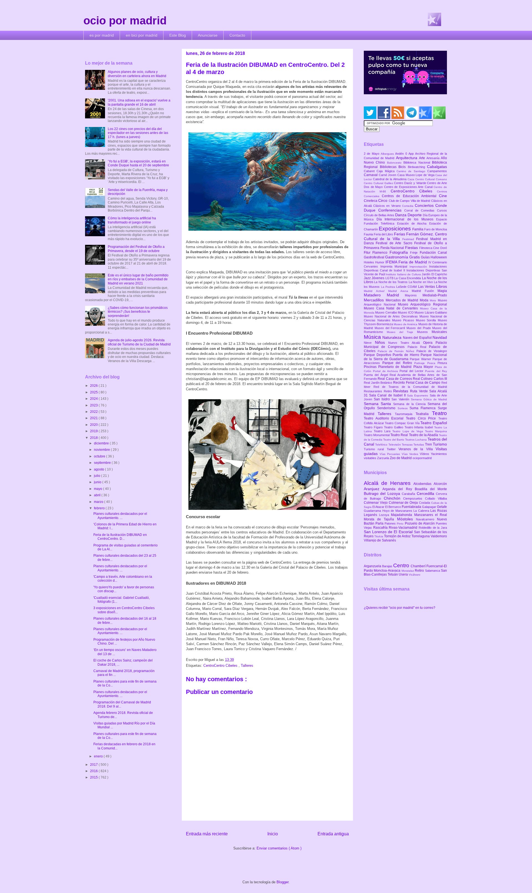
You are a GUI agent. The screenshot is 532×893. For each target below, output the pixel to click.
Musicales (439, 332)
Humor (380, 262)
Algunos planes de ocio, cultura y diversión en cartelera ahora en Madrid (137, 74)
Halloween (439, 257)
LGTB (389, 278)
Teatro (439, 413)
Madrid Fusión (425, 290)
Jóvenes (378, 278)
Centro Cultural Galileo (379, 183)
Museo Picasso (404, 320)
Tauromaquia (405, 414)
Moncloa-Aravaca (387, 571)
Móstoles (406, 519)
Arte (422, 158)
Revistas (401, 391)
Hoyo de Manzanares (398, 510)
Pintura (442, 363)
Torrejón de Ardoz (397, 536)
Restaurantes (374, 391)
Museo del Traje (402, 332)
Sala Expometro (418, 395)
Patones (391, 523)
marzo (99, 502)
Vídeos (425, 454)
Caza (411, 179)
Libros (441, 286)
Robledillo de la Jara (433, 527)
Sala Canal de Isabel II (388, 395)
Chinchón (393, 498)
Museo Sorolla (427, 320)
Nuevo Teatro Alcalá (405, 342)
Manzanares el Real (430, 515)
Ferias (400, 234)
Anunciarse (208, 35)
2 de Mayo (372, 153)
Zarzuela (383, 458)
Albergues (388, 153)
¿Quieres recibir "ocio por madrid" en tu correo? (399, 608)
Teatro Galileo (394, 427)
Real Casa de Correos (395, 379)
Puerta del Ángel (377, 374)
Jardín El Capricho (434, 274)
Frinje (415, 252)
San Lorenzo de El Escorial (389, 532)
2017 (94, 765)
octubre (100, 456)
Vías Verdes (411, 454)
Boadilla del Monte (431, 489)
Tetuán (393, 574)
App (411, 153)
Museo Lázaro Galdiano (431, 312)
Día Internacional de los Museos (406, 219)
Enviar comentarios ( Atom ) (279, 848)
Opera (429, 343)
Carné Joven (388, 175)
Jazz (368, 278)
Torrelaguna (421, 536)
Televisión (395, 444)
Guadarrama (373, 510)
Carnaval (371, 175)
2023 (94, 405)
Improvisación (419, 266)
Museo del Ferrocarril (390, 328)
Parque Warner (421, 359)
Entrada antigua (333, 833)
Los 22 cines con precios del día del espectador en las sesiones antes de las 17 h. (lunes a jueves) (138, 133)
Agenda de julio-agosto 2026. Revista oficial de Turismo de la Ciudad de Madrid (139, 342)
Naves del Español (418, 338)
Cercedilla (426, 493)
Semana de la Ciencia (410, 404)
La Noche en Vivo (421, 282)
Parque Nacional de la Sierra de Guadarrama (405, 357)
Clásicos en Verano (387, 205)
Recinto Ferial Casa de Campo (417, 383)
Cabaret (370, 171)
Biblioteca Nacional (417, 162)
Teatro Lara (383, 431)
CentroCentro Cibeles (221, 665)
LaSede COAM (407, 286)
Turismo (440, 444)
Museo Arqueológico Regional (422, 304)
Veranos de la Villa (417, 449)
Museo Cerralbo (386, 312)
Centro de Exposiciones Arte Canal (409, 187)
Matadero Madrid (384, 295)
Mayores (414, 295)
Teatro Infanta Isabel (419, 427)
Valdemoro (439, 536)
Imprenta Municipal (395, 266)
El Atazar (378, 506)
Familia (418, 229)
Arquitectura (407, 158)
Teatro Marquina (436, 431)
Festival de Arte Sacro (395, 243)
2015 (94, 777)
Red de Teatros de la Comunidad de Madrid (410, 386)
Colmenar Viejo (376, 503)
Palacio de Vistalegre (431, 351)
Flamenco (380, 253)
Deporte (415, 215)
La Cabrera (421, 510)
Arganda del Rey (398, 489)
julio (97, 476)
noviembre (102, 450)
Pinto (401, 523)
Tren (429, 444)
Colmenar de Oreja (404, 503)
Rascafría (381, 528)
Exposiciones (395, 228)
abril (97, 495)
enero (99, 756)
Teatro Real (399, 435)
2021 (94, 418)
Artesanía (433, 158)
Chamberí (418, 566)
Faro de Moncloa (435, 229)
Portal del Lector (412, 371)
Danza (401, 215)
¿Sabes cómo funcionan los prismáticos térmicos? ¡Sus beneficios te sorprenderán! (138, 312)
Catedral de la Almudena (390, 179)
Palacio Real (418, 346)
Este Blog (177, 35)
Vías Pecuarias (390, 454)
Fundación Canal (433, 253)
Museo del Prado (419, 328)
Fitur (368, 253)
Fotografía (400, 252)
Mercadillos (375, 300)
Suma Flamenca (424, 408)
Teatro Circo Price (422, 418)
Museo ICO (406, 312)
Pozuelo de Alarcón (420, 523)
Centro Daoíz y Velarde (410, 183)
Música (373, 337)
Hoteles (369, 262)
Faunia (369, 234)
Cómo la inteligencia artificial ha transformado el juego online (132, 220)
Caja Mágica (387, 171)
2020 (94, 425)
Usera (404, 574)
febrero (100, 508)
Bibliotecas (389, 167)
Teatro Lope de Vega (408, 431)
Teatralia (424, 414)
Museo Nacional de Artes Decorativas (392, 316)
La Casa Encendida (408, 278)
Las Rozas (438, 511)
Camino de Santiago (412, 171)
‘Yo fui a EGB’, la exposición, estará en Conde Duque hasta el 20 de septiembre (138, 163)
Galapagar (429, 506)
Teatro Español (433, 423)
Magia (442, 291)
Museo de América (406, 324)
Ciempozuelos (414, 498)
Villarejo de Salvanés (380, 540)
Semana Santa (378, 403)
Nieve (369, 342)
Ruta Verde (419, 391)
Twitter (392, 449)
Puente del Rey (436, 371)
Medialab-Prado (435, 295)
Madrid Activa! (376, 290)
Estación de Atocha (413, 223)
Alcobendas (423, 484)
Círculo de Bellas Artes (379, 215)
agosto (99, 469)
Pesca (432, 363)
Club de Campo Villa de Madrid (410, 200)
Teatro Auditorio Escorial (385, 418)
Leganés (371, 515)
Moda (425, 300)
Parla (380, 523)
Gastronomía (397, 257)
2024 (94, 399)
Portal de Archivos (386, 371)
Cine (443, 196)
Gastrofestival (374, 257)
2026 (94, 386)
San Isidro (383, 399)
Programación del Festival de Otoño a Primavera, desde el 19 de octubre (136, 249)
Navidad (440, 337)
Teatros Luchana (416, 439)
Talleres (247, 665)
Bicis (403, 167)
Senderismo (387, 408)
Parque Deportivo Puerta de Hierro (392, 355)
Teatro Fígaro (374, 427)
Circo (383, 200)
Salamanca (433, 570)
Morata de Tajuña (380, 519)
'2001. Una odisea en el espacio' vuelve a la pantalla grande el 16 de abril (139, 102)
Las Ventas (427, 287)
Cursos (442, 210)
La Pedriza (389, 286)
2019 (94, 431)
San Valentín (401, 399)
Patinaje (420, 363)
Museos (424, 332)
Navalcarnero (426, 519)
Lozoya (385, 515)
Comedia (408, 205)
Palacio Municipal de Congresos (405, 345)
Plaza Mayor (424, 367)
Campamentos (437, 171)
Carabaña (409, 493)
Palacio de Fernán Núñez (397, 351)
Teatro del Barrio (394, 439)
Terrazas (407, 444)
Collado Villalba (436, 498)
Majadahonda (402, 515)
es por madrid (101, 35)
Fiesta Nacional (392, 248)
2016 (94, 771)
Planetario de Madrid (395, 367)
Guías (426, 257)
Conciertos (425, 205)
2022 (94, 412)
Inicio (272, 833)
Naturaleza (392, 337)
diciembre (102, 443)
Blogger (282, 882)
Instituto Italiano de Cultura (404, 274)
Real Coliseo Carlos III (430, 379)
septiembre (103, 463)
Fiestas (412, 247)
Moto (434, 300)
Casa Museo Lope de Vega (416, 175)
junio (98, 482)
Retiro (388, 391)
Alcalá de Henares (388, 483)
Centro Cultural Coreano (431, 179)
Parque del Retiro (398, 363)
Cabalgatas (437, 166)
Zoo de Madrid (401, 458)
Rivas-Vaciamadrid (404, 528)
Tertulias (419, 444)
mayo (98, 489)
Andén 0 (401, 153)
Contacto (237, 35)
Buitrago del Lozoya (383, 493)
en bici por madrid (141, 35)
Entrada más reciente (207, 833)
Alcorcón (440, 484)
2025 (94, 392)
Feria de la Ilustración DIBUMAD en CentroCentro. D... (120, 537)
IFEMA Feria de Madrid (406, 262)
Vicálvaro (414, 574)
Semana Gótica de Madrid (429, 399)
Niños (381, 342)
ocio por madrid (125, 20)
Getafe (442, 507)
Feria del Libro (384, 234)
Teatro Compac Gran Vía (402, 423)
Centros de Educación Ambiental (410, 196)
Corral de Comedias (420, 210)
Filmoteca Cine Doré (433, 248)
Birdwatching (417, 167)
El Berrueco (393, 506)
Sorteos (404, 408)
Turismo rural (375, 449)
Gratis (415, 257)
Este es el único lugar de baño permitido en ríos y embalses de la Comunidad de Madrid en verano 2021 (138, 279)
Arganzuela (373, 566)
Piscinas (371, 367)
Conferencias (391, 210)
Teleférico (381, 444)
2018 (94, 438)
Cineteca (371, 201)
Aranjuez (373, 489)
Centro (402, 565)
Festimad (409, 239)
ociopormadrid (422, 458)
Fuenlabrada (412, 507)
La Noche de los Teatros (391, 282)
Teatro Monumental (377, 435)
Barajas (387, 566)
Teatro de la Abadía (424, 435)
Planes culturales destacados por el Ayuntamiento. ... (120, 516)
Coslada (425, 502)
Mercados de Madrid (403, 300)
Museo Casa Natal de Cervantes (392, 308)
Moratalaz (408, 570)
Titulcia (379, 536)
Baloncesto (395, 162)
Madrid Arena (400, 290)
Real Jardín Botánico (378, 382)
